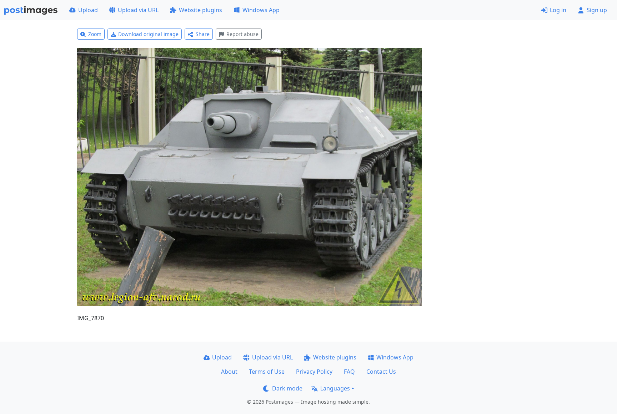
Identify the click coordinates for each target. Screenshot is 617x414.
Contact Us (381, 371)
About (229, 371)
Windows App (261, 10)
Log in (558, 10)
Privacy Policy (314, 371)
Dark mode (287, 388)
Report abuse (242, 34)
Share (203, 34)
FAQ (349, 371)
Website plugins (200, 10)
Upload (88, 10)
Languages (335, 388)
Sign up (597, 10)
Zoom (94, 34)
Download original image (148, 34)
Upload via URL (138, 10)
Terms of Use (267, 371)
